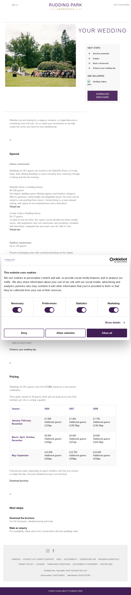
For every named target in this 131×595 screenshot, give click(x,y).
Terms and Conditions (58, 564)
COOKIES (40, 564)
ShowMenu (6, 6)
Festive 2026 (106, 564)
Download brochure (102, 96)
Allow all (107, 332)
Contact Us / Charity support (38, 559)
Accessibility (70, 559)
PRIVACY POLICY (26, 564)
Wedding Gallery (100, 82)
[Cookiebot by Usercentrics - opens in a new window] (112, 260)
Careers (15, 559)
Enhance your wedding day (23, 349)
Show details (112, 322)
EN (13, 5)
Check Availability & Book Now (65, 591)
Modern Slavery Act (109, 559)
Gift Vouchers (121, 5)
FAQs (58, 559)
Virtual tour (15, 206)
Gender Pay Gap (88, 559)
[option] (40, 55)
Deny (24, 332)
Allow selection (65, 332)
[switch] (49, 310)
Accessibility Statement (85, 564)
